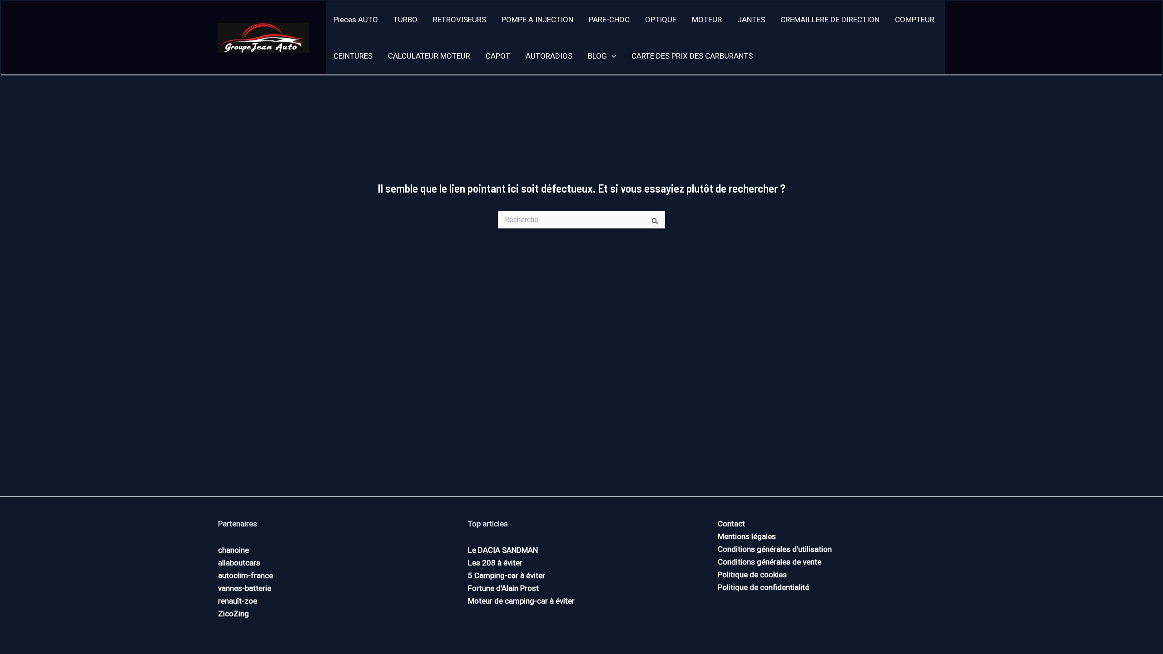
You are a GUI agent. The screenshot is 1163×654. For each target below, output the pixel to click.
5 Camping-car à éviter (506, 575)
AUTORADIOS (549, 55)
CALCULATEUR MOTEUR (429, 55)
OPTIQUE (660, 19)
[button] (611, 56)
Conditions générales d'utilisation (775, 549)
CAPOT (498, 55)
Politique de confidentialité (763, 587)
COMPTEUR (914, 19)
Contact (731, 523)
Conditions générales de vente (769, 561)
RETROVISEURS (459, 19)
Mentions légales (747, 536)
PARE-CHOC (609, 19)
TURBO (405, 19)
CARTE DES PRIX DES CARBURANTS (692, 55)
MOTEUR (707, 19)
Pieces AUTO (355, 19)
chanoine (233, 550)
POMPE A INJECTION (537, 19)
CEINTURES (353, 55)
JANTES (751, 19)
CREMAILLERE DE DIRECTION (830, 19)
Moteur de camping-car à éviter (521, 600)
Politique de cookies (752, 574)
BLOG (597, 55)
